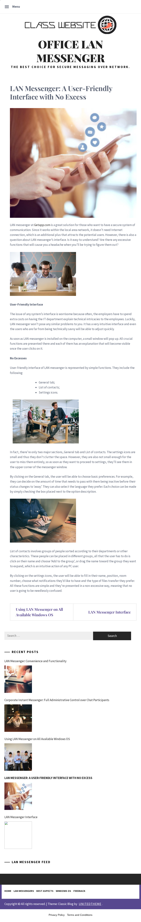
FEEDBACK (79, 891)
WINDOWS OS (63, 891)
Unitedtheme (90, 904)
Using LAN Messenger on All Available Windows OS (39, 612)
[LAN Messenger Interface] (18, 835)
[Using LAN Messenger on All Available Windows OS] (18, 757)
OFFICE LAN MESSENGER (70, 51)
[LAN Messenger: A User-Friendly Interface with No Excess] (18, 796)
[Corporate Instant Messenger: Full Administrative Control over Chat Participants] (18, 718)
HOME (7, 891)
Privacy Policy (57, 914)
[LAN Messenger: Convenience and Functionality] (18, 679)
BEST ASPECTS (44, 891)
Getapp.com (42, 225)
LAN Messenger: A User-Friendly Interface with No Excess (48, 778)
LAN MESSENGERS (24, 891)
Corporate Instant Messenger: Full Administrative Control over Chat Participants (56, 700)
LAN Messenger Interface (109, 611)
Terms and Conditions (79, 914)
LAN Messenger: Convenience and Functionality (35, 661)
